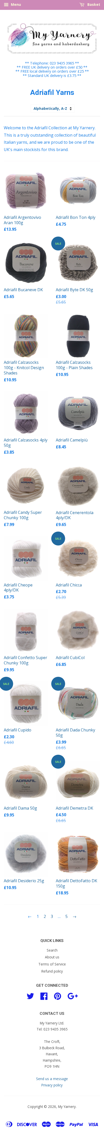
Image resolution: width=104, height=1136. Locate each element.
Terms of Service (52, 964)
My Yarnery (67, 1106)
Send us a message (52, 1078)
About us (52, 957)
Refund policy (52, 971)
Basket (93, 4)
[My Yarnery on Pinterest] (57, 995)
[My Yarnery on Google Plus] (72, 995)
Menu (15, 4)
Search (52, 950)
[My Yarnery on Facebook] (44, 995)
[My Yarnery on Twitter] (30, 995)
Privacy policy (52, 1085)
